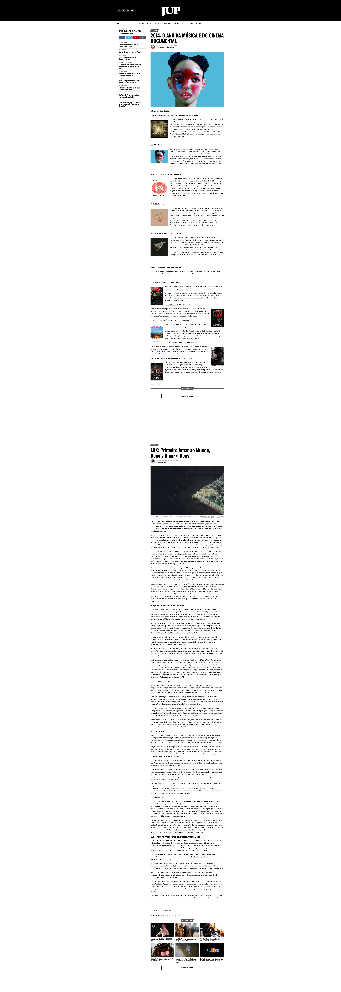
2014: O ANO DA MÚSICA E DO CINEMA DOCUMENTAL (130, 32)
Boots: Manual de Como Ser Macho (130, 52)
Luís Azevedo (170, 47)
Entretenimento (178, 881)
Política (184, 23)
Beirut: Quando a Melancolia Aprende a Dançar (128, 58)
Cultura (149, 23)
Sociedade (141, 23)
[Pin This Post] (135, 37)
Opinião (191, 23)
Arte (163, 881)
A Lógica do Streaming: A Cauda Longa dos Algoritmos (129, 74)
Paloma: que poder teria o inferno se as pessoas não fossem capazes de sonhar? (130, 104)
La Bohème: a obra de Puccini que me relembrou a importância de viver (130, 66)
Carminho (154, 679)
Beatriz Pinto (161, 47)
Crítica (121, 28)
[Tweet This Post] (129, 37)
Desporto (176, 23)
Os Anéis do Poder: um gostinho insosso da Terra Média (129, 96)
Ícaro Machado (162, 428)
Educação (156, 23)
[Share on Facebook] (122, 37)
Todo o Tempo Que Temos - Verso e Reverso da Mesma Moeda (130, 81)
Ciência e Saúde (166, 23)
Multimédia (199, 23)
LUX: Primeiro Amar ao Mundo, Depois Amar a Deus (128, 45)
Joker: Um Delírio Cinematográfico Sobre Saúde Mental (130, 89)
